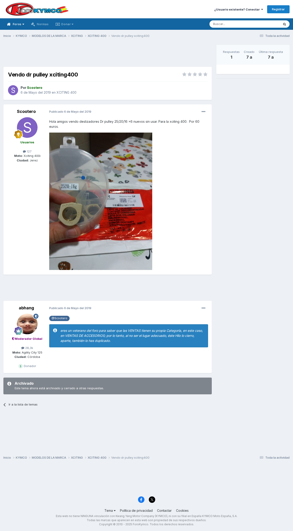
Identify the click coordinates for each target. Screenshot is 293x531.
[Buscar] (284, 24)
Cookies (182, 510)
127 (29, 151)
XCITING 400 (66, 92)
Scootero (26, 111)
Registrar (278, 9)
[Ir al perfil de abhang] (27, 324)
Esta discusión (263, 24)
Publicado (70, 111)
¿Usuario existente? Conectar (237, 9)
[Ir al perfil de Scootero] (13, 90)
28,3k (28, 348)
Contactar (164, 510)
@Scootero (59, 318)
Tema (109, 510)
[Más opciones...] (203, 111)
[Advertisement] (107, 55)
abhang (26, 307)
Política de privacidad (136, 510)
